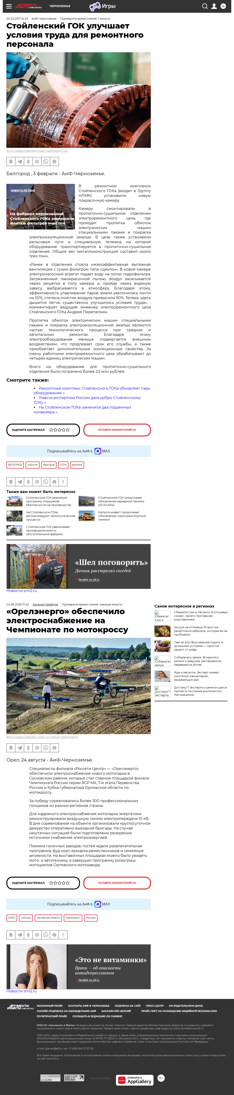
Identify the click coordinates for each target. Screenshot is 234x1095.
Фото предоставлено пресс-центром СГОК (37, 150)
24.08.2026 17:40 (17, 604)
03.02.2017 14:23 (17, 18)
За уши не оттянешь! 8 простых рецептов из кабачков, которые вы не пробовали (200, 631)
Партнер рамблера (100, 1078)
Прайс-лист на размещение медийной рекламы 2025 (179, 1011)
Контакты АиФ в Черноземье (88, 1005)
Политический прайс (52, 1016)
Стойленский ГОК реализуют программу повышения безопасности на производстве (48, 501)
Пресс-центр (155, 1005)
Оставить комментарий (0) (117, 429)
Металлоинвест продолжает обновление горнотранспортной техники (122, 516)
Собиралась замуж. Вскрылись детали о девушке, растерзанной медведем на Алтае (197, 661)
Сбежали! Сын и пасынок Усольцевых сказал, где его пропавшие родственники (201, 615)
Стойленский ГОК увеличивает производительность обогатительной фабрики (48, 530)
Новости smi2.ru (21, 591)
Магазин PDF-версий (116, 1011)
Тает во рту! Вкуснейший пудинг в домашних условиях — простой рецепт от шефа (198, 646)
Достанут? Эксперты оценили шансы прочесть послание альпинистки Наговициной (200, 691)
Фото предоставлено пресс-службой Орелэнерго (42, 737)
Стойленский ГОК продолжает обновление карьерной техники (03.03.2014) (121, 501)
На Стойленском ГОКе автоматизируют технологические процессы (50, 516)
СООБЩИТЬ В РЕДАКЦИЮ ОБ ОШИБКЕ (97, 1016)
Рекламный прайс (50, 1005)
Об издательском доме (186, 1005)
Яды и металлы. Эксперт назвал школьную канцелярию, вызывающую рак (196, 676)
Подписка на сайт (128, 1005)
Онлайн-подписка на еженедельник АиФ (66, 1011)
